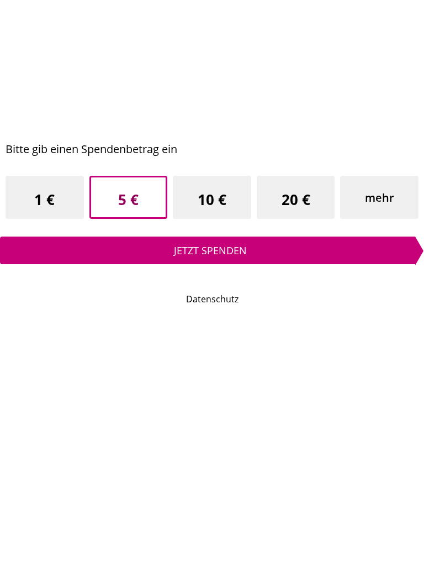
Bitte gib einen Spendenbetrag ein (91, 149)
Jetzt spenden (210, 250)
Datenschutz (212, 299)
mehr (379, 197)
